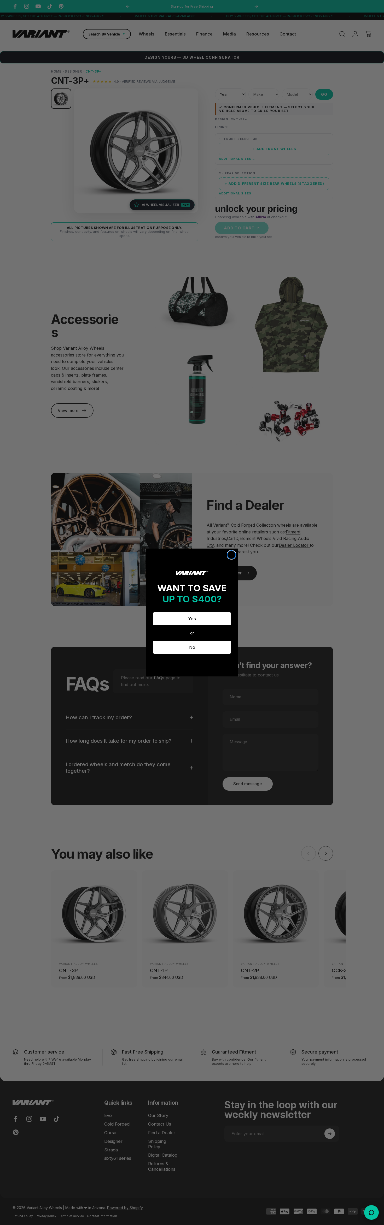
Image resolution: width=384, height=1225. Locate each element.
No (192, 647)
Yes (192, 618)
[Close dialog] (231, 555)
